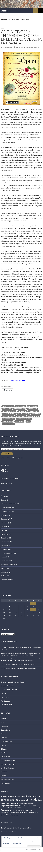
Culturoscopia (5, 519)
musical (18, 806)
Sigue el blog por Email (10, 436)
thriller (8, 815)
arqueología (4, 796)
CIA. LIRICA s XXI (32, 406)
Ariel (2, 722)
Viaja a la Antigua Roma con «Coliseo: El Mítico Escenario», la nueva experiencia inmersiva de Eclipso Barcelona (20, 654)
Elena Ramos (7, 408)
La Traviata (22, 411)
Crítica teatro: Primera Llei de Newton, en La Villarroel (18, 668)
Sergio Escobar (8, 421)
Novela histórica (7, 553)
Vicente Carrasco (8, 424)
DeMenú (4, 526)
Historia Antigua (23, 803)
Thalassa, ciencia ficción (9, 832)
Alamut (3, 718)
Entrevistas (5, 538)
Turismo (3, 576)
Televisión (4, 572)
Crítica (3, 734)
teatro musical (33, 812)
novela (23, 806)
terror (3, 815)
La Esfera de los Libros (8, 760)
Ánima (3, 496)
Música (3, 557)
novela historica (31, 806)
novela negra (14, 808)
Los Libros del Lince (7, 768)
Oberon (3, 693)
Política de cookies (16, 843)
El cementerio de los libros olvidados (13, 682)
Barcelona (21, 796)
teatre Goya (21, 810)
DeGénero (4, 523)
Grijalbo (3, 753)
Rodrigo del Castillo (25, 419)
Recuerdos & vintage (8, 564)
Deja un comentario (32, 47)
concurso (21, 800)
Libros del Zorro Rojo (8, 764)
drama (40, 800)
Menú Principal (40, 10)
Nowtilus (4, 772)
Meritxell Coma (8, 416)
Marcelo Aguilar (23, 414)
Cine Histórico (6, 511)
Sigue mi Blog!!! (7, 453)
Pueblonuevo (5, 561)
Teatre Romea (14, 812)
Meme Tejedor (36, 414)
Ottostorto (5, 697)
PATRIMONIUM (6, 705)
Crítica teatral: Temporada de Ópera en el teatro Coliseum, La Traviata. (21, 37)
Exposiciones (5, 542)
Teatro (3, 28)
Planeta (3, 775)
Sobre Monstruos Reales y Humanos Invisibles (16, 828)
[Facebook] (2, 470)
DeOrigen (4, 530)
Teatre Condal (14, 810)
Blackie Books (5, 730)
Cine (2, 500)
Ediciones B (5, 749)
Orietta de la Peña (9, 419)
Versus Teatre (15, 815)
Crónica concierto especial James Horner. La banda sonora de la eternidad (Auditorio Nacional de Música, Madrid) (21, 660)
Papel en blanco (6, 701)
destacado (30, 799)
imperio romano (8, 805)
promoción (38, 808)
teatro (22, 812)
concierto (14, 800)
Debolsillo (4, 737)
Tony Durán (19, 421)
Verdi (28, 421)
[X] (6, 470)
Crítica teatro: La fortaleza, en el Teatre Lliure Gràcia (18, 664)
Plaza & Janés (5, 783)
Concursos (4, 515)
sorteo (8, 810)
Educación (4, 534)
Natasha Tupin (20, 416)
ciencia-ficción (31, 796)
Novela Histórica (5, 808)
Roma (3, 810)
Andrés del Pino (8, 406)
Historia (3, 545)
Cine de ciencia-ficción (9, 504)
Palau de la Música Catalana (26, 808)
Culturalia (5, 11)
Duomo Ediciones (6, 741)
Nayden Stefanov (33, 416)
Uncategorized (6, 580)
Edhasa (3, 745)
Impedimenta (5, 756)
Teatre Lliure (28, 810)
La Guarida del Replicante (9, 689)
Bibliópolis (4, 726)
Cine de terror (6, 507)
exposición (5, 803)
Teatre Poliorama (5, 812)
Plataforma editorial (7, 779)
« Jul (3, 622)
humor (31, 803)
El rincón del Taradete (8, 686)
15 (33, 609)
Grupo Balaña (32, 408)
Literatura (4, 549)
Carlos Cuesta (20, 406)
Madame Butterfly (9, 414)
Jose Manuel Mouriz (9, 411)
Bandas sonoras (13, 796)
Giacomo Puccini (19, 408)
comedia (5, 799)
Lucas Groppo (33, 411)
